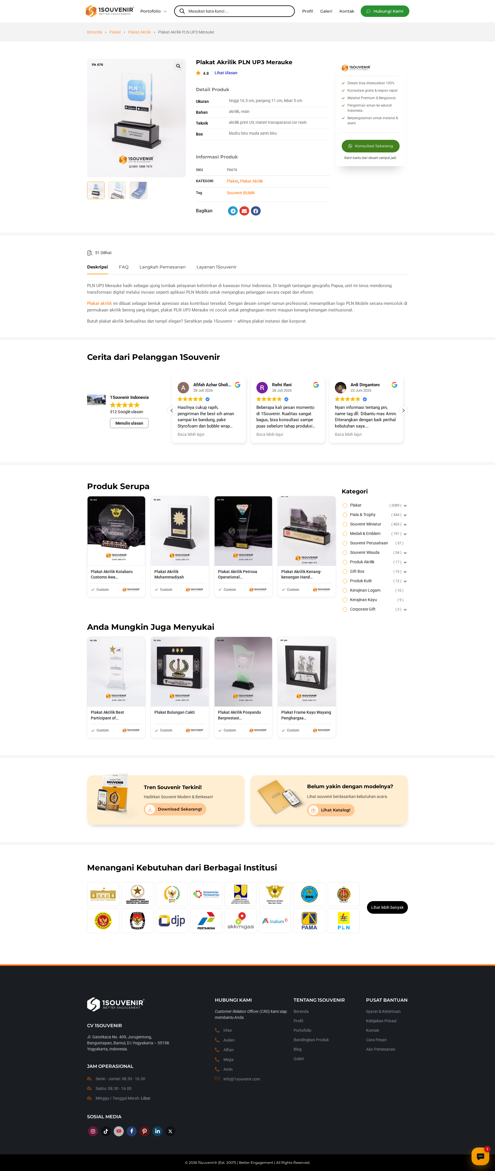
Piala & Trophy (375, 514)
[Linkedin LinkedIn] (157, 1131)
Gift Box (375, 571)
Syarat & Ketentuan (383, 1011)
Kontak (372, 1030)
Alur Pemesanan (380, 1049)
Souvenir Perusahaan (376, 543)
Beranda (94, 32)
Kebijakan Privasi (381, 1021)
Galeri (299, 1058)
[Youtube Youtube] (119, 1131)
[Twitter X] (170, 1131)
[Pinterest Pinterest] (145, 1131)
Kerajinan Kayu (376, 599)
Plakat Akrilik (139, 32)
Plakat (115, 32)
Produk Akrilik (375, 562)
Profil (298, 1021)
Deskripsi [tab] (97, 267)
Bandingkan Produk (311, 1039)
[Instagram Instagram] (93, 1131)
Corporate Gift (375, 609)
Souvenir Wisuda (375, 552)
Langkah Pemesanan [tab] (163, 267)
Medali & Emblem (375, 533)
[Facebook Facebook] (132, 1131)
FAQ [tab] (124, 267)
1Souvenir (206, 1162)
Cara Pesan (376, 1039)
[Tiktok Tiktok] (106, 1131)
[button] (385, 11)
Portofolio (150, 11)
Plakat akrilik (99, 303)
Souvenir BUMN (241, 193)
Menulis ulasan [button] (129, 423)
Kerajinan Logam (376, 590)
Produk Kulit (375, 580)
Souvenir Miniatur (375, 524)
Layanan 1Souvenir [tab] (217, 267)
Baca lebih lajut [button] (191, 434)
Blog (298, 1049)
